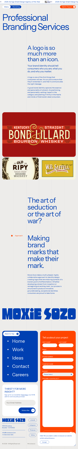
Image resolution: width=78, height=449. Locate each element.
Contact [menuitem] (20, 366)
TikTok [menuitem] (33, 435)
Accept (44, 442)
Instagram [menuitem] (33, 425)
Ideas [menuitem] (17, 358)
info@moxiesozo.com (9, 432)
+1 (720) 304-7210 (7, 435)
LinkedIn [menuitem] (32, 420)
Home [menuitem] (18, 341)
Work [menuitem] (18, 349)
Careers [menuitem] (20, 374)
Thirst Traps (24, 395)
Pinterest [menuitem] (32, 430)
